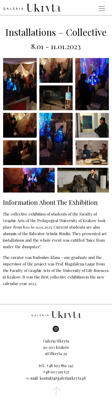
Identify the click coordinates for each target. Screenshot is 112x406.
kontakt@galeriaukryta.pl (63, 378)
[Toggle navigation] (102, 9)
